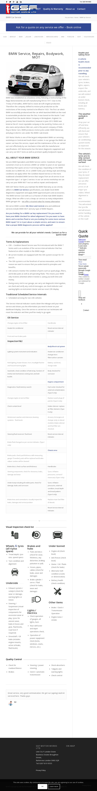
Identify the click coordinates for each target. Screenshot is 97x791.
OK (42, 786)
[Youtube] (17, 2)
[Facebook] (6, 2)
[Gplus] (13, 2)
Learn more (54, 786)
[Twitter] (10, 2)
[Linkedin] (21, 2)
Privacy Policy (41, 770)
